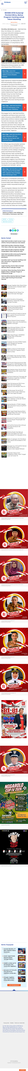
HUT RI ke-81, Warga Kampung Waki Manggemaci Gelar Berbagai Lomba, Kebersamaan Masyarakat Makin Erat (16, 364)
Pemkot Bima (6, 1030)
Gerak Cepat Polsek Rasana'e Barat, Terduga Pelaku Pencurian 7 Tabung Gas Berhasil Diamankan (16, 413)
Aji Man (5, 1026)
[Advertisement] (14, 472)
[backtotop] (14, 991)
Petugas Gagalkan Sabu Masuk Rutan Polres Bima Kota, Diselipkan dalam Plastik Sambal (17, 287)
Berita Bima (10, 1026)
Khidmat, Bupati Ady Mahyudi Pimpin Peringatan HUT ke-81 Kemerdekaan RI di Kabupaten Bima (16, 433)
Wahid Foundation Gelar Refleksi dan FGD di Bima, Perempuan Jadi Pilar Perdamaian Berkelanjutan (13, 213)
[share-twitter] (13, 230)
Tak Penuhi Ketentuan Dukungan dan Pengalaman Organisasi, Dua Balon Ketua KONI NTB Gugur (17, 378)
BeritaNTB (10, 1027)
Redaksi (12, 1022)
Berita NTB (16, 1026)
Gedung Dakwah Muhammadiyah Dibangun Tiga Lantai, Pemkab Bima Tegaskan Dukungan (16, 322)
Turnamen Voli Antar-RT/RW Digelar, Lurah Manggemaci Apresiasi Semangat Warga (16, 343)
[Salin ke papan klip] (18, 230)
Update (23, 1070)
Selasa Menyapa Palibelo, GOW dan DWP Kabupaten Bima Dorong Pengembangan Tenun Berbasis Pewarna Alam (16, 330)
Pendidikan (13, 1030)
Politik (23, 1030)
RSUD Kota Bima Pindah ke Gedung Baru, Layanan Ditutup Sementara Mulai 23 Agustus (16, 315)
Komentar (14, 233)
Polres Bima (6, 1031)
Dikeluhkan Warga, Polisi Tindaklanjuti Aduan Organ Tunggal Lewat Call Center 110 (16, 454)
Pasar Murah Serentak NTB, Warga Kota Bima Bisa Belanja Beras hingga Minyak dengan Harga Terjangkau (16, 308)
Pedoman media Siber (20, 1022)
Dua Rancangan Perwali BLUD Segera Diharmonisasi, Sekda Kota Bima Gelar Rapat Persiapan (16, 392)
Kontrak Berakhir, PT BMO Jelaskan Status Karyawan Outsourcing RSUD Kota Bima (16, 406)
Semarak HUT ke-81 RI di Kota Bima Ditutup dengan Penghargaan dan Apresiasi (16, 420)
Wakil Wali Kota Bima (7, 221)
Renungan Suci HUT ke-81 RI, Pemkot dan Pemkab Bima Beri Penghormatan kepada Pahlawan (17, 447)
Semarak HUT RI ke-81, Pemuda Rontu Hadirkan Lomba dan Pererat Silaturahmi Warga (16, 399)
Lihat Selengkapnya (13, 985)
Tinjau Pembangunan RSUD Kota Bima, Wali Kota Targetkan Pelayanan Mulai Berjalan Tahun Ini (16, 385)
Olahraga (5, 1029)
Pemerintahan (11, 1029)
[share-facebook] (10, 230)
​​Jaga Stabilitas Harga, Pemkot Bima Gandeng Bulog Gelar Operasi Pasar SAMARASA (16, 371)
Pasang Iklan (6, 1022)
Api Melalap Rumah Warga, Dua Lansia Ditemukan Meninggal (15, 293)
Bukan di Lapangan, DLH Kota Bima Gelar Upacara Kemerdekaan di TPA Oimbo (16, 440)
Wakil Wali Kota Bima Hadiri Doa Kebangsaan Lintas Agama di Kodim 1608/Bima (11, 107)
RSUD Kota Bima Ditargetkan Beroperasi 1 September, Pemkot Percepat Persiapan (15, 301)
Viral (23, 1031)
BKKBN (4, 219)
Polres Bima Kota (14, 1031)
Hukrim (20, 1027)
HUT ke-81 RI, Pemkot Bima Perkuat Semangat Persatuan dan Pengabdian (16, 426)
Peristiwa (18, 1030)
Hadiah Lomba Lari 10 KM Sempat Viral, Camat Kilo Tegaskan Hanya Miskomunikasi (16, 350)
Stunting (11, 219)
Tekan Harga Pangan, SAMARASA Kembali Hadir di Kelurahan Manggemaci (15, 336)
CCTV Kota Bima (14, 1061)
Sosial (20, 1031)
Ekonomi (15, 1027)
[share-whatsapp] (15, 230)
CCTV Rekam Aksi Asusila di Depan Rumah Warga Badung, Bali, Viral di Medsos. (16, 357)
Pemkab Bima (19, 1029)
